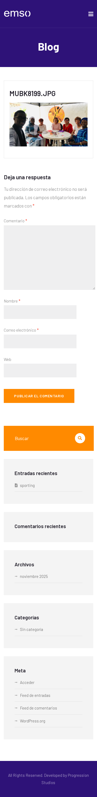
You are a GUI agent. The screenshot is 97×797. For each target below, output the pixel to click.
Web (7, 359)
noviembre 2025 (34, 576)
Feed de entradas (35, 695)
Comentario (15, 220)
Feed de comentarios (38, 707)
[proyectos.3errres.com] (17, 14)
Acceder (27, 682)
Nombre (12, 301)
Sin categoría (31, 629)
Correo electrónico (21, 330)
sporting (27, 485)
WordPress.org (32, 720)
